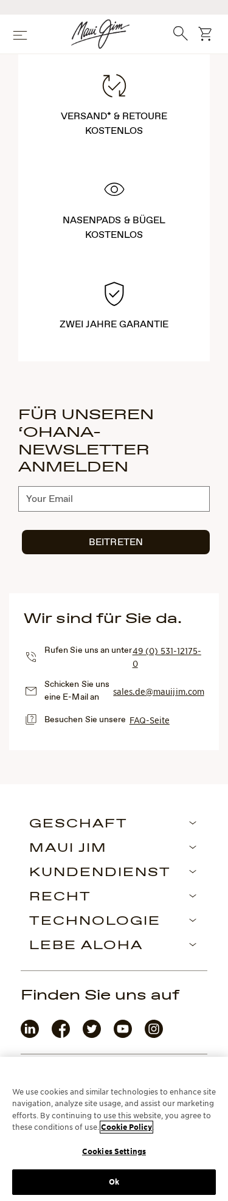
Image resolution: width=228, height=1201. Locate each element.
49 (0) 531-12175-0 (167, 657)
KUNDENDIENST (100, 873)
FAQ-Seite (150, 719)
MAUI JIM (68, 849)
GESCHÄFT (78, 824)
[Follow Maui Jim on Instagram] (154, 1035)
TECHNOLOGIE (95, 922)
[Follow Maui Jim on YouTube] (123, 1035)
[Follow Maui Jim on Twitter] (92, 1035)
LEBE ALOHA (86, 946)
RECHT (60, 897)
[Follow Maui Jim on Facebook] (61, 1035)
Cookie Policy (126, 1127)
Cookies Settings (114, 1151)
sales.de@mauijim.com (158, 691)
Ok (114, 1182)
